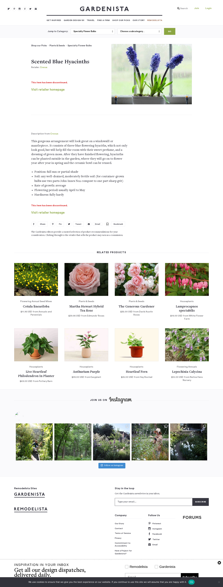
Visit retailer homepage (48, 89)
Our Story (139, 20)
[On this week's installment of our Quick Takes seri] (150, 441)
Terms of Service (123, 533)
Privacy (118, 538)
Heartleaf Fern (136, 372)
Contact (119, 528)
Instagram (157, 529)
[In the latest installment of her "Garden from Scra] (111, 441)
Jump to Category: (58, 31)
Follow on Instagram (113, 465)
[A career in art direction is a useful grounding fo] (188, 441)
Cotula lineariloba (36, 306)
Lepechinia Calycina (187, 372)
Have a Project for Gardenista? (123, 552)
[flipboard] (9, 9)
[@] (24, 416)
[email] (35, 9)
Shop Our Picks (121, 20)
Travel (91, 20)
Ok (191, 582)
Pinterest (156, 524)
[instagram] (19, 9)
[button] (182, 8)
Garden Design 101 (74, 20)
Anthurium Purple (86, 372)
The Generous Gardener (136, 306)
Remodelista (154, 20)
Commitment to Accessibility (122, 544)
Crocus (43, 67)
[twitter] (30, 9)
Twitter (156, 539)
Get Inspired (54, 20)
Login (208, 8)
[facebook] (25, 9)
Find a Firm (103, 20)
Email (155, 545)
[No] (219, 582)
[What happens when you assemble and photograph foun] (72, 441)
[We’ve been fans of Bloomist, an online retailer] (34, 441)
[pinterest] (14, 9)
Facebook (157, 534)
